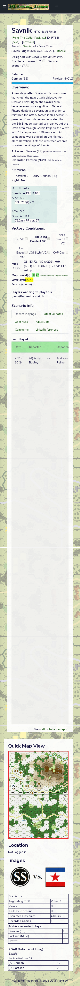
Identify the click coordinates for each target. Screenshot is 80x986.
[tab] (25, 314)
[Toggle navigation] (55, 6)
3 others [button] (59, 51)
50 (33, 275)
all (43, 729)
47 (37, 275)
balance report (59, 729)
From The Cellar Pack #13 (29, 38)
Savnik (27, 46)
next (15, 42)
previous (28, 42)
